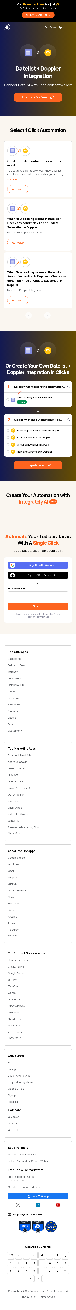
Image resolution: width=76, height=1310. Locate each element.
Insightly (13, 671)
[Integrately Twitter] (18, 1205)
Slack (11, 897)
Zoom (11, 923)
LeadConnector (17, 768)
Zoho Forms (15, 1032)
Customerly (15, 730)
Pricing (12, 1069)
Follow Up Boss (17, 665)
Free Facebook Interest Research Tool (22, 1178)
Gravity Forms (16, 966)
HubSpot (13, 775)
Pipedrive (13, 698)
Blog (10, 1062)
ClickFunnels (15, 807)
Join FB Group (40, 1196)
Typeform (13, 986)
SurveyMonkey (16, 1006)
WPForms (13, 1012)
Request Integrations (20, 1082)
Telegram (13, 929)
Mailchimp (14, 801)
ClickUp (12, 884)
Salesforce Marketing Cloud (24, 827)
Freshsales (14, 678)
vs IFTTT (13, 1130)
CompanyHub (16, 685)
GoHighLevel (15, 781)
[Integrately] (7, 27)
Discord (12, 910)
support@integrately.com (27, 1214)
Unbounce (14, 999)
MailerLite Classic (18, 814)
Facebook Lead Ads (19, 755)
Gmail (11, 870)
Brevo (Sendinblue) (19, 788)
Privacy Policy (28, 1297)
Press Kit (13, 1101)
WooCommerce (17, 890)
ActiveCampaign (17, 762)
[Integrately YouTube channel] (58, 1205)
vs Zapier (13, 1116)
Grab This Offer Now (38, 15)
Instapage (14, 1025)
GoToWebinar (16, 794)
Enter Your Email (16, 588)
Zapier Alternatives (19, 1075)
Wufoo (12, 992)
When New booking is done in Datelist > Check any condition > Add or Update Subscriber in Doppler (34, 223)
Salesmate (14, 711)
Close (11, 691)
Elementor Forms (18, 960)
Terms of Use (43, 616)
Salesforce (14, 658)
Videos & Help (16, 1088)
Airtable (12, 916)
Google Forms (16, 973)
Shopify (12, 877)
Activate (18, 189)
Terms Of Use (47, 1297)
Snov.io (12, 717)
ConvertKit (14, 820)
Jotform (12, 979)
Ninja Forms (15, 1019)
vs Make (12, 1123)
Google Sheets (17, 857)
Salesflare (14, 704)
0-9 (11, 1255)
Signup (12, 1095)
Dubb (11, 724)
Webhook (13, 864)
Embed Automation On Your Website (29, 1161)
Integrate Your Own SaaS (22, 1154)
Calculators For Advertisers (24, 1187)
